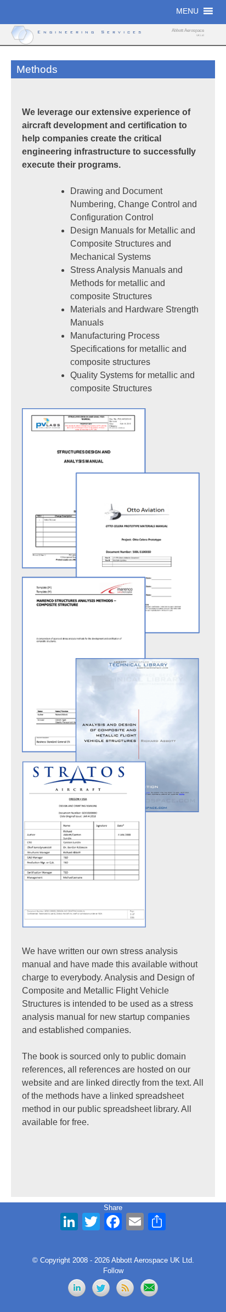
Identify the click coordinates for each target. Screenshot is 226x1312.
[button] (187, 11)
